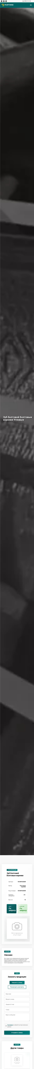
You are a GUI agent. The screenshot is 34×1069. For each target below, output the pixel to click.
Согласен (10, 1025)
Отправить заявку (17, 1032)
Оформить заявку (17, 982)
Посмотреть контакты (17, 987)
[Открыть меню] (30, 5)
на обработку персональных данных (17, 1025)
